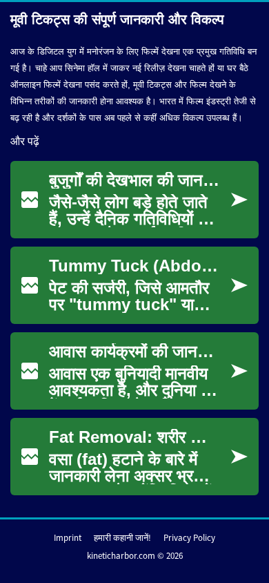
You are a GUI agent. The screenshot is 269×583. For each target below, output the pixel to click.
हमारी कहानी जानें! (122, 538)
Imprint (67, 538)
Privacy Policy (189, 538)
